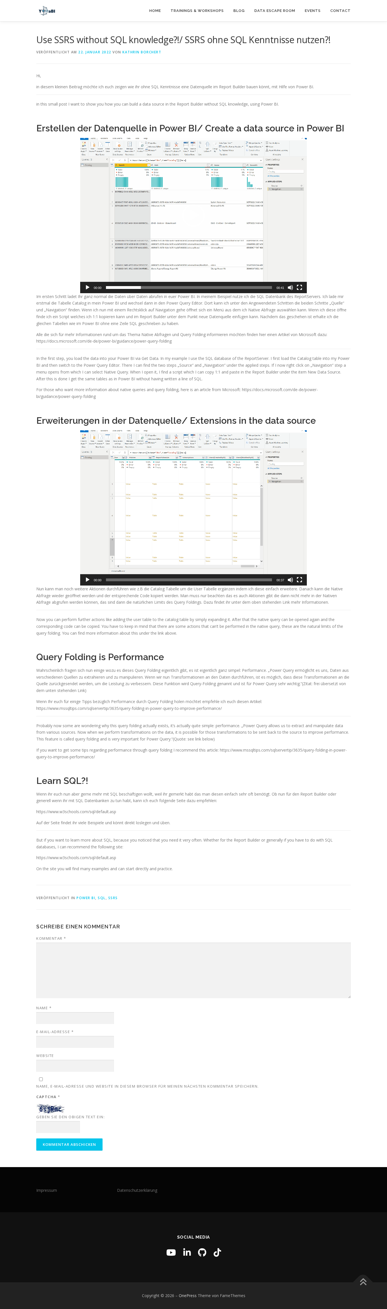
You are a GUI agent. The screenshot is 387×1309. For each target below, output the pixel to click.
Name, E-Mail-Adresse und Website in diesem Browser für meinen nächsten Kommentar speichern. (147, 1086)
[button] (193, 215)
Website (45, 1055)
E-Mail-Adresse (55, 1031)
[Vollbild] (299, 287)
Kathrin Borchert (141, 52)
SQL (102, 897)
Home (155, 11)
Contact (340, 11)
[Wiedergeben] (87, 287)
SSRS (113, 897)
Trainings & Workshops (197, 11)
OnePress (188, 1295)
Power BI (85, 897)
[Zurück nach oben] (363, 1282)
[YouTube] (171, 1252)
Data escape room (274, 11)
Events (313, 11)
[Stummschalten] (290, 287)
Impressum (46, 1190)
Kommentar (51, 938)
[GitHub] (202, 1252)
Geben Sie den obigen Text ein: (70, 1116)
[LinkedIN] (187, 1252)
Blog (239, 11)
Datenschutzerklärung (137, 1190)
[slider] (189, 287)
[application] (193, 215)
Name (44, 1007)
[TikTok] (217, 1252)
